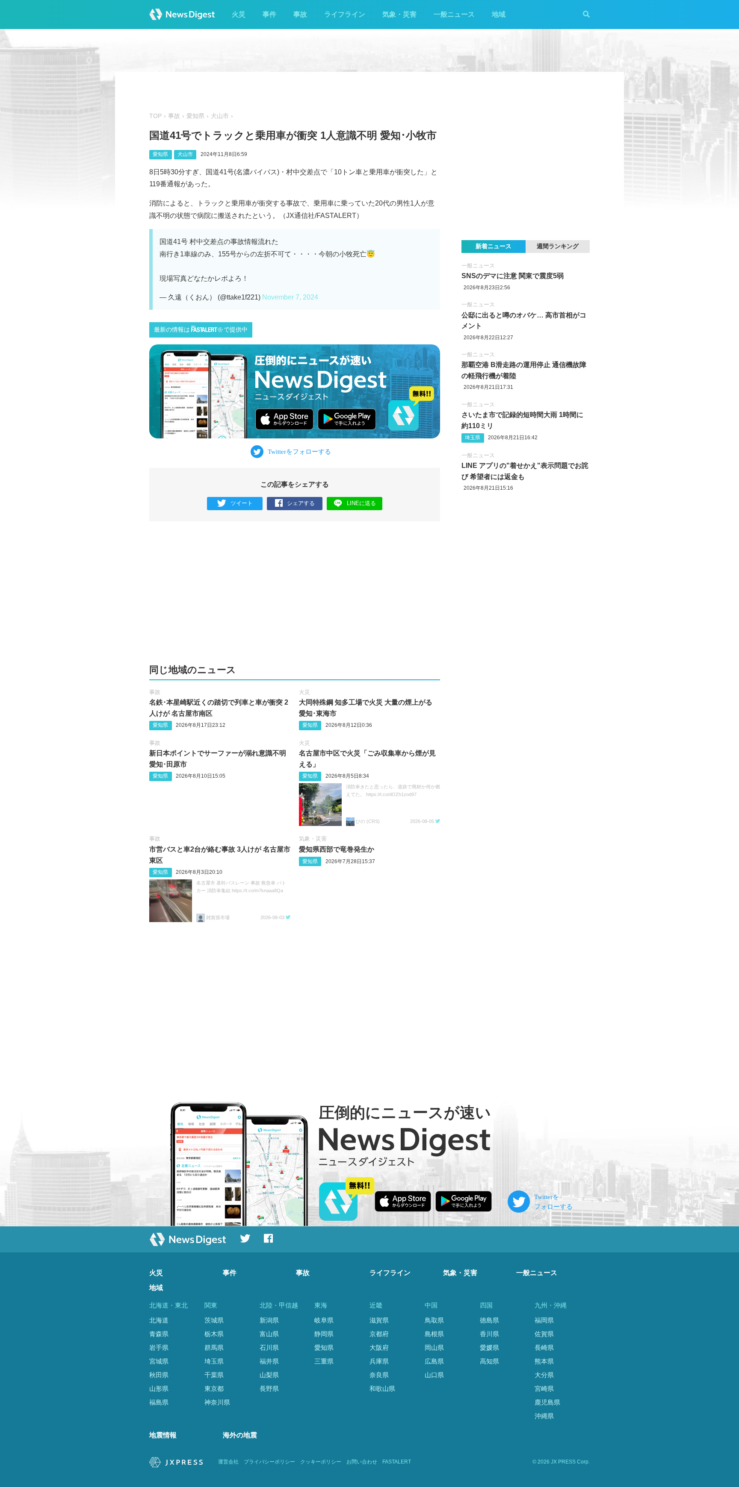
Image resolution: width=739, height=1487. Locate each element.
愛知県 (195, 116)
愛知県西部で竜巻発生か (336, 849)
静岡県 (324, 1333)
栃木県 (214, 1333)
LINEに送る (361, 503)
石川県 (269, 1347)
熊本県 (544, 1361)
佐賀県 (544, 1333)
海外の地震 (240, 1435)
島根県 (434, 1333)
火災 (238, 14)
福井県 (269, 1361)
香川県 (489, 1333)
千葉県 (214, 1374)
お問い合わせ (361, 1462)
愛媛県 (489, 1347)
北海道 (158, 1320)
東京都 (214, 1388)
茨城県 (214, 1320)
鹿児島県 (547, 1402)
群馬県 (214, 1347)
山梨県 (269, 1374)
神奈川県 (217, 1402)
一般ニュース (454, 14)
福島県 (158, 1402)
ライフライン (344, 14)
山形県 (158, 1388)
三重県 (324, 1361)
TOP (155, 116)
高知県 (489, 1361)
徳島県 (489, 1320)
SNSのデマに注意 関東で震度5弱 (512, 275)
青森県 (158, 1333)
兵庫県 (379, 1361)
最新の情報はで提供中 (201, 329)
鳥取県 (434, 1320)
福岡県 (544, 1320)
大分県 (544, 1374)
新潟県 (269, 1320)
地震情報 (163, 1435)
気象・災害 (399, 14)
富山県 (269, 1333)
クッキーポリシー (320, 1462)
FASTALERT (396, 1462)
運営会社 (228, 1462)
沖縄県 (544, 1415)
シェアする (301, 503)
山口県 (434, 1374)
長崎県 (544, 1347)
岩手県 (158, 1347)
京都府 (379, 1333)
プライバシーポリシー (269, 1462)
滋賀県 (379, 1320)
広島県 (434, 1361)
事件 (269, 14)
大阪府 (379, 1347)
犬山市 (220, 116)
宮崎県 (544, 1388)
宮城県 (158, 1361)
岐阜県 (324, 1320)
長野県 (269, 1388)
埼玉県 (472, 438)
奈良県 (379, 1374)
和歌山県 (382, 1388)
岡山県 (434, 1347)
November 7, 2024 (290, 297)
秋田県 (158, 1374)
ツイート (242, 503)
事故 (300, 14)
